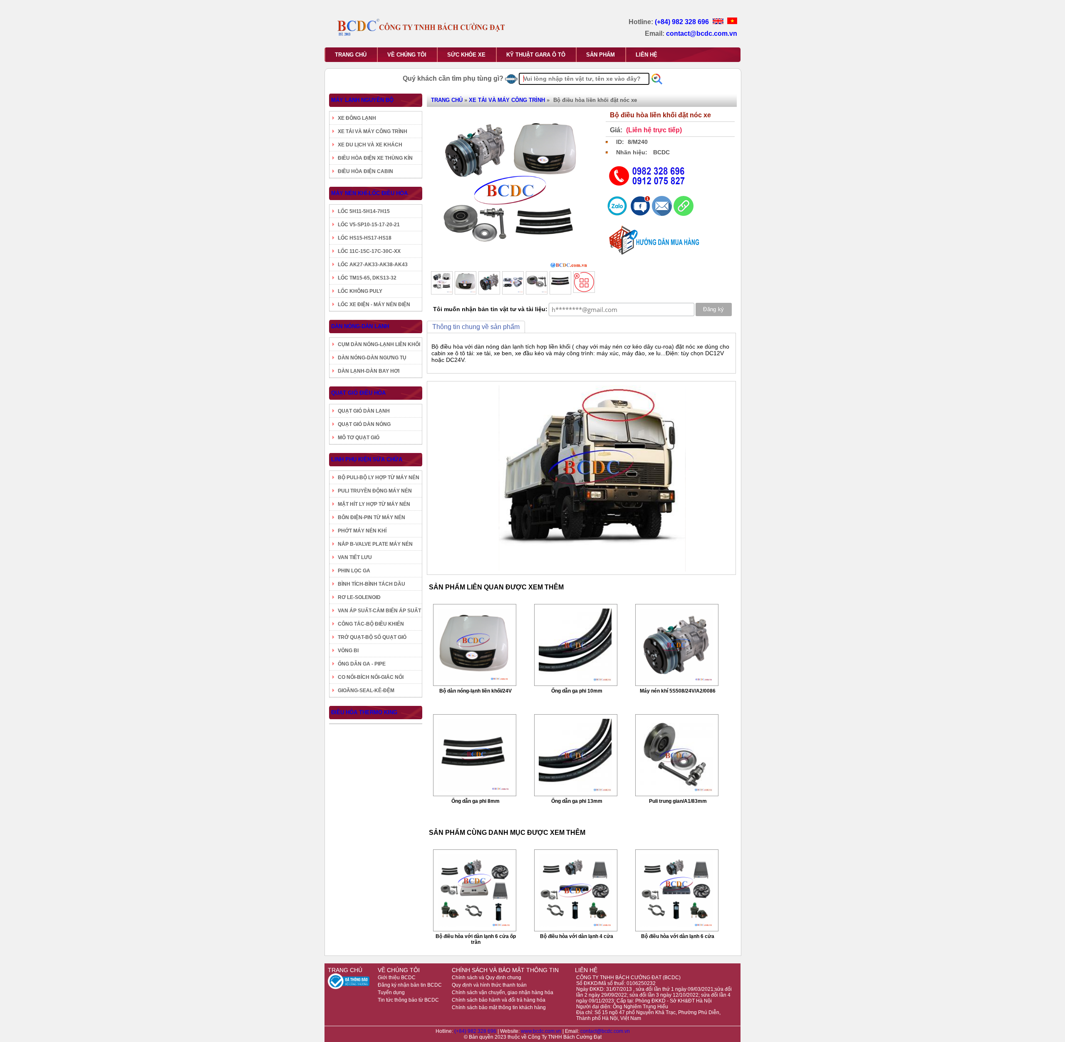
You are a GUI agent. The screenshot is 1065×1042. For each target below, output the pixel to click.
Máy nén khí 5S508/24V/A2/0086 (678, 691)
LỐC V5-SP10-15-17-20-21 (369, 225)
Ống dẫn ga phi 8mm (475, 801)
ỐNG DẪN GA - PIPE (362, 664)
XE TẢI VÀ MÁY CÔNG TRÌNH (372, 131)
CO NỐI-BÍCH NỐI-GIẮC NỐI (371, 677)
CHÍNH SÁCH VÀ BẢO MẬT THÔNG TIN (505, 970)
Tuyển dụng (391, 992)
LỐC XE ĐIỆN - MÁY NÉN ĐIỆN (374, 304)
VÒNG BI (348, 650)
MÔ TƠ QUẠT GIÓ (358, 438)
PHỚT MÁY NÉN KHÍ (362, 531)
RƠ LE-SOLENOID (359, 597)
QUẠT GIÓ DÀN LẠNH (364, 411)
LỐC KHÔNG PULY (360, 291)
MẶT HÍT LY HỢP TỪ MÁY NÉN (374, 504)
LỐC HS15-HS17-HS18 (364, 238)
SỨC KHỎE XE (466, 55)
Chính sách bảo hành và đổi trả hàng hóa (498, 1000)
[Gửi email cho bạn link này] (663, 213)
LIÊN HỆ (646, 55)
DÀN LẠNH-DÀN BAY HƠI (368, 371)
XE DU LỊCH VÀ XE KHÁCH (370, 145)
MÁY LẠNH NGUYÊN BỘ (362, 100)
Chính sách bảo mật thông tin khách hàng (499, 1007)
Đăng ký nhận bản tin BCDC (410, 985)
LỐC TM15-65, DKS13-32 (367, 278)
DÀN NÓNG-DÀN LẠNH (360, 326)
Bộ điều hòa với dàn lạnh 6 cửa (677, 936)
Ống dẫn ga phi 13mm (576, 801)
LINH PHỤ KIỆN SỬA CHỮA (366, 459)
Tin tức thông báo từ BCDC (408, 1000)
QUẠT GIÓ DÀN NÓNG (364, 424)
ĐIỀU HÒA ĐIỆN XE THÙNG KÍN (375, 158)
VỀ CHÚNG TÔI (406, 55)
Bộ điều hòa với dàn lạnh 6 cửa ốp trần (476, 939)
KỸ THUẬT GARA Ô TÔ (535, 55)
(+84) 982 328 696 (683, 21)
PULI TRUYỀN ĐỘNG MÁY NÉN (375, 491)
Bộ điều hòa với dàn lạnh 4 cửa (576, 936)
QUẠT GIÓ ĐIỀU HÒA (358, 393)
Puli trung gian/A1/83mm (678, 801)
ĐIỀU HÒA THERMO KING (364, 712)
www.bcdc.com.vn (541, 1031)
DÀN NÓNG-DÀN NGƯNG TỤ (372, 358)
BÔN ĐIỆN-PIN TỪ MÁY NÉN (371, 517)
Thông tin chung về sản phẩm (476, 326)
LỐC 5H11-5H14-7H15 (364, 211)
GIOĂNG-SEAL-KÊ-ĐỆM (366, 690)
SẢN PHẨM (600, 55)
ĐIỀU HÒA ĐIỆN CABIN (365, 171)
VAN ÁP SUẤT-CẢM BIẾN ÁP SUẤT (379, 611)
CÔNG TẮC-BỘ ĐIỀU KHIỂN (371, 624)
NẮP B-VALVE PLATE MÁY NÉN (375, 544)
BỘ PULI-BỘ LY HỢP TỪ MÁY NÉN (378, 477)
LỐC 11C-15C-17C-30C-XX (369, 251)
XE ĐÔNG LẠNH (357, 118)
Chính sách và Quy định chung (486, 977)
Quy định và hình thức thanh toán (489, 985)
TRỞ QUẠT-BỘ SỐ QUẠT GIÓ (372, 637)
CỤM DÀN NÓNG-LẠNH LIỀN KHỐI (379, 344)
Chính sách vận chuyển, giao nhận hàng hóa (502, 992)
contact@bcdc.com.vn (701, 33)
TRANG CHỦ (351, 55)
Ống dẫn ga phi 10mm (576, 691)
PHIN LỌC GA (354, 571)
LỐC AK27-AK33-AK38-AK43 (373, 264)
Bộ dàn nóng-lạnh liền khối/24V (475, 691)
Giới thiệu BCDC (397, 977)
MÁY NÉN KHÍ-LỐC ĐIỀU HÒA (369, 193)
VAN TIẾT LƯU (355, 557)
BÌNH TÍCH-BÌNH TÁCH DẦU (371, 584)
